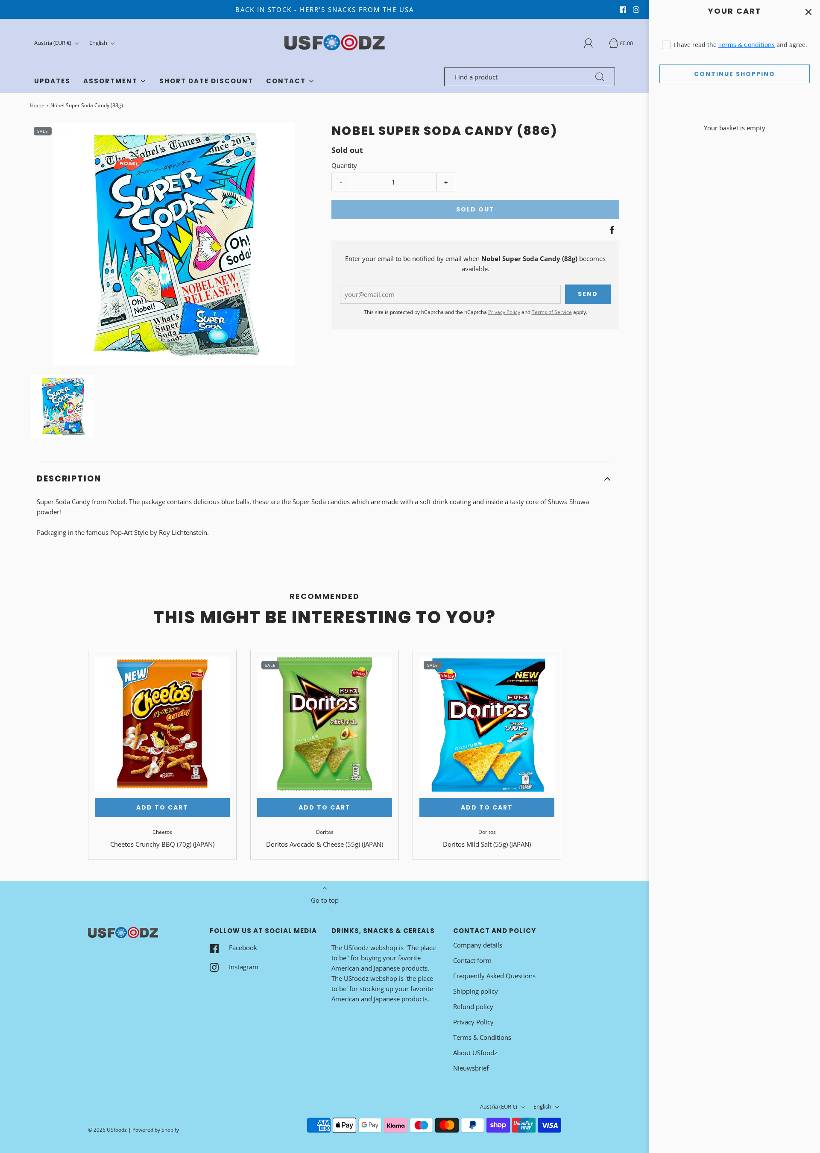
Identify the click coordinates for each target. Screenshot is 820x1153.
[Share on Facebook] (610, 229)
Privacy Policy (504, 312)
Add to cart (162, 807)
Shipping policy (475, 991)
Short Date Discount (206, 80)
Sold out (475, 209)
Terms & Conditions (746, 45)
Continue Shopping (734, 74)
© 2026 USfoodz (107, 1129)
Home (37, 105)
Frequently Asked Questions (494, 975)
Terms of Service (552, 312)
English (98, 43)
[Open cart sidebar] (808, 11)
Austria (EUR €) (53, 43)
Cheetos (162, 832)
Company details (477, 945)
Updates (52, 80)
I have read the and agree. (740, 45)
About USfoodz (475, 1052)
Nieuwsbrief (471, 1068)
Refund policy (473, 1006)
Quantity (344, 165)
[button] (63, 407)
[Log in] (593, 43)
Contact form (472, 960)
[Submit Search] (600, 76)
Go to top (325, 900)
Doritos (325, 832)
